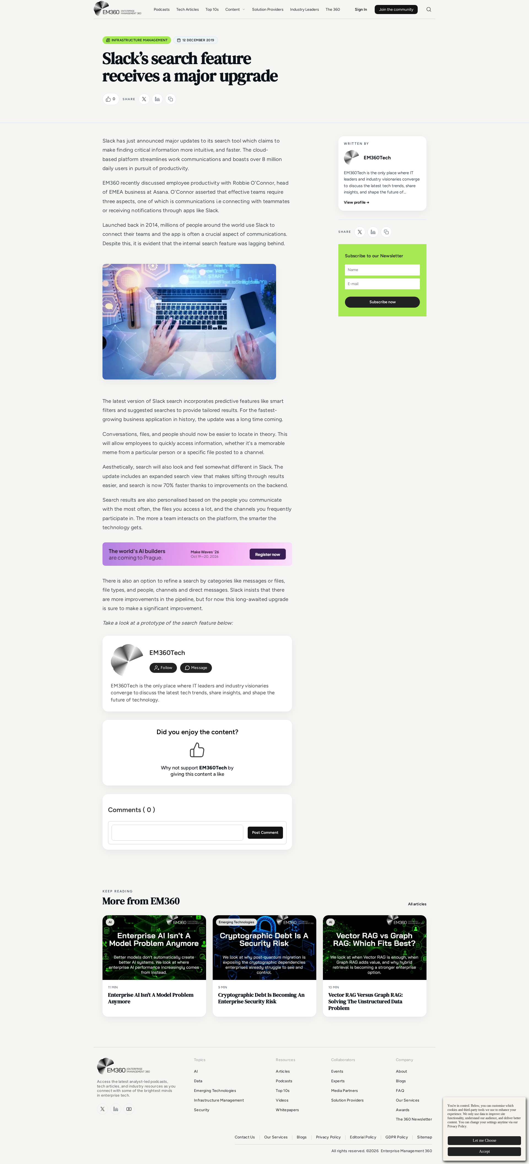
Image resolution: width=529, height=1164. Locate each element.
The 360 (333, 9)
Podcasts (162, 9)
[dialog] (484, 1129)
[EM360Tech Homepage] (124, 1077)
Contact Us (245, 1137)
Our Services (407, 1100)
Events (337, 1071)
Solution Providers (268, 9)
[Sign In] (163, 668)
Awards (403, 1110)
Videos (282, 1100)
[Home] (118, 15)
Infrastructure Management (140, 40)
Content (232, 9)
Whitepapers (287, 1110)
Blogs (401, 1081)
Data (198, 1081)
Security (201, 1110)
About (401, 1071)
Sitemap (424, 1137)
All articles (417, 904)
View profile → (356, 202)
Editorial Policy (363, 1137)
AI (196, 1071)
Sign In (361, 9)
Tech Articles (187, 9)
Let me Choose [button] (484, 1140)
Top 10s (212, 9)
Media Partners (344, 1090)
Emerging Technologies (215, 1090)
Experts (338, 1081)
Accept (484, 1151)
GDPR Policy (396, 1137)
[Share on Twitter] (144, 99)
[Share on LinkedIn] (157, 99)
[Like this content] (108, 99)
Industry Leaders (304, 9)
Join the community (396, 9)
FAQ (400, 1090)
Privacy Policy (328, 1137)
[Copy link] (170, 99)
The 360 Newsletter (414, 1119)
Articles (283, 1071)
